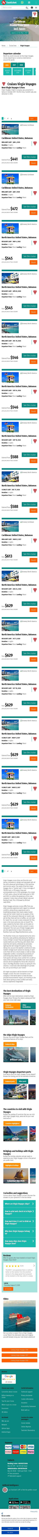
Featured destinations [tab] (9, 1006)
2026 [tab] (7, 65)
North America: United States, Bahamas (19, 237)
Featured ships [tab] (10, 1044)
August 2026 (7, 72)
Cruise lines (12, 46)
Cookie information (27, 1399)
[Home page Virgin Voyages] (35, 143)
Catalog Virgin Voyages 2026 (19, 1350)
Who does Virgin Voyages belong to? (17, 1232)
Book (33, 163)
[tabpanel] (19, 72)
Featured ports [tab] (10, 1081)
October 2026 (28, 72)
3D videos (5, 1412)
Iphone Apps (6, 1428)
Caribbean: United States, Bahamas (17, 138)
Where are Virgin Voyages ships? (17, 1204)
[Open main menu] (36, 7)
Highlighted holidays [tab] (12, 1165)
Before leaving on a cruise (8, 1396)
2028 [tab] (21, 65)
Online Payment (26, 1427)
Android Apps (6, 1432)
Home (3, 46)
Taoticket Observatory (28, 1430)
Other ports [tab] (22, 1081)
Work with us (25, 1410)
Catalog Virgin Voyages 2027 (19, 1355)
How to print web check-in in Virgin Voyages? (18, 1212)
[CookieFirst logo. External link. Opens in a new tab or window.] (2, 1514)
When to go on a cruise (9, 1405)
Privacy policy (33, 1511)
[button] (36, 25)
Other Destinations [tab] (27, 1006)
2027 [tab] (14, 65)
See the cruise (29, 157)
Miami (14, 148)
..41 (7, 118)
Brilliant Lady (7, 142)
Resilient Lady (7, 241)
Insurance (24, 1403)
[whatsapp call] (22, 2)
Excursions (5, 1408)
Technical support (26, 1392)
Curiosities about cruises (9, 1392)
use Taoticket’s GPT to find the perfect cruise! (22, 1490)
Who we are (5, 1421)
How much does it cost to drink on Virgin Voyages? (18, 1222)
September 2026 (17, 72)
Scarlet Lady (6, 490)
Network (4, 1425)
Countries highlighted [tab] (12, 1123)
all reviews (8, 1289)
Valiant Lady (6, 837)
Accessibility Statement (28, 1406)
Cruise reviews (25, 1423)
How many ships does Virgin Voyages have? (15, 1242)
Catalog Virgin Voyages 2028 (19, 1361)
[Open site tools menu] (36, 2)
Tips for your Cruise (8, 1401)
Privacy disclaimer (26, 1395)
